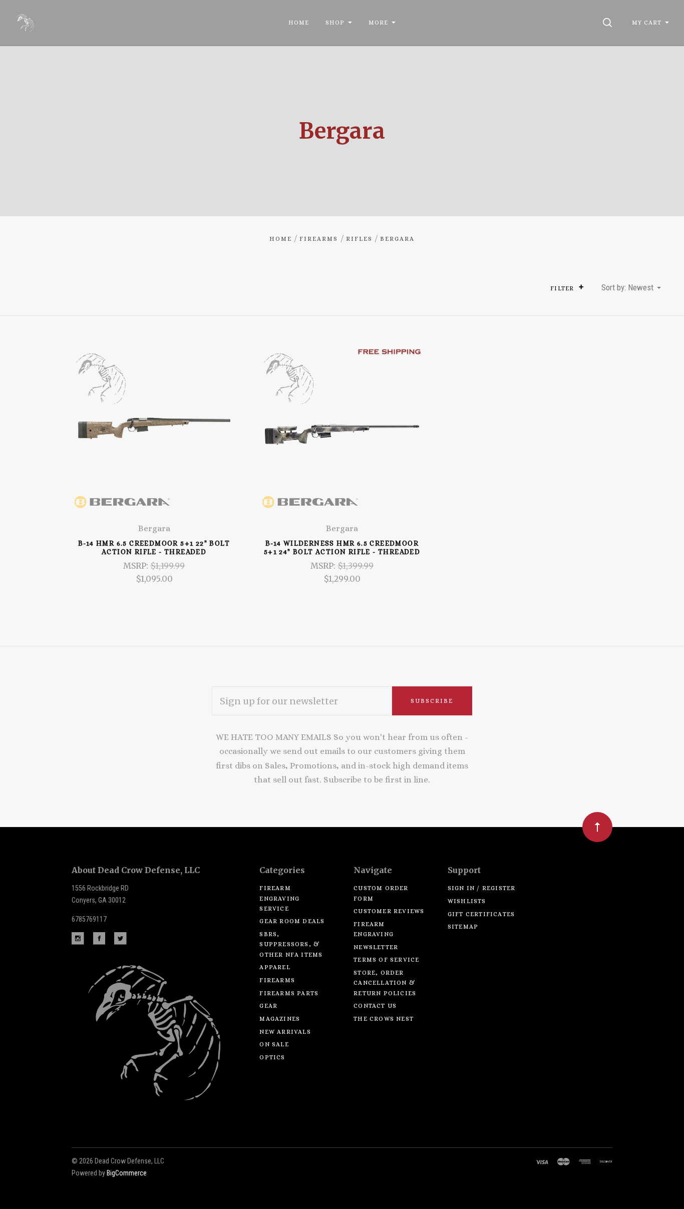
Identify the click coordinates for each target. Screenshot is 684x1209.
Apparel (274, 967)
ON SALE (273, 1044)
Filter (563, 288)
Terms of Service (386, 959)
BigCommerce (127, 1173)
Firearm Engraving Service (279, 898)
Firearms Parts (288, 993)
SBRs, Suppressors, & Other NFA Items (290, 944)
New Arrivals (284, 1031)
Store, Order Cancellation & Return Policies (385, 983)
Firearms (277, 980)
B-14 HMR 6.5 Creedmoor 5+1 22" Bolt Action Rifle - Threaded (154, 547)
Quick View (154, 434)
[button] (581, 286)
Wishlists (467, 901)
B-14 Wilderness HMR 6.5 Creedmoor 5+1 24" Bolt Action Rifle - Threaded (342, 547)
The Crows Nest (384, 1018)
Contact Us (375, 1005)
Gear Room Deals (291, 921)
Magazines (279, 1018)
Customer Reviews (389, 911)
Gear (268, 1005)
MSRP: (136, 566)
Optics (272, 1057)
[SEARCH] (609, 22)
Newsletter (376, 947)
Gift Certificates (481, 914)
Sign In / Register (482, 888)
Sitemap (463, 926)
